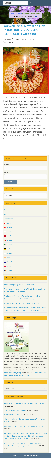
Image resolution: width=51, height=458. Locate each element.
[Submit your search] (25, 3)
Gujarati (9, 253)
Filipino (9, 240)
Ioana (7, 39)
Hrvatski (9, 262)
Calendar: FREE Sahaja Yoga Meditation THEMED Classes (24, 403)
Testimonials (8, 218)
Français (9, 227)
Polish (8, 266)
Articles (17, 39)
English (9, 223)
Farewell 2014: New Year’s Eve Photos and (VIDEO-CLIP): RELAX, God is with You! (24, 30)
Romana (9, 270)
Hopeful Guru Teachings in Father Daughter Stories (22, 303)
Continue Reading (13, 145)
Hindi (8, 257)
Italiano (9, 245)
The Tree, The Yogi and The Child (15, 410)
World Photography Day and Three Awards (19, 284)
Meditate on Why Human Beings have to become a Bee (23, 426)
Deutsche (9, 249)
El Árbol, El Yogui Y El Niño (13, 415)
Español (9, 236)
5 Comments (10, 42)
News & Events (28, 39)
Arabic (8, 231)
